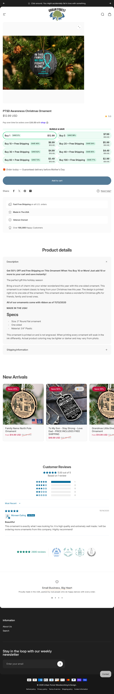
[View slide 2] (55, 598)
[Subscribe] (60, 664)
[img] (11, 511)
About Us (7, 626)
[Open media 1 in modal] (79, 27)
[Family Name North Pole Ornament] (23, 404)
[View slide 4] (62, 598)
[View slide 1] (52, 598)
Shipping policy (67, 689)
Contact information (81, 689)
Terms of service (54, 689)
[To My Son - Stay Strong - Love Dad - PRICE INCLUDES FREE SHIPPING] (66, 404)
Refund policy (31, 689)
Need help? (106, 191)
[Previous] (4, 3)
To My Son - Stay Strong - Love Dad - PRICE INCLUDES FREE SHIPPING (66, 431)
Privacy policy (42, 689)
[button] (30, 135)
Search (6, 631)
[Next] (110, 3)
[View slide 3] (58, 598)
